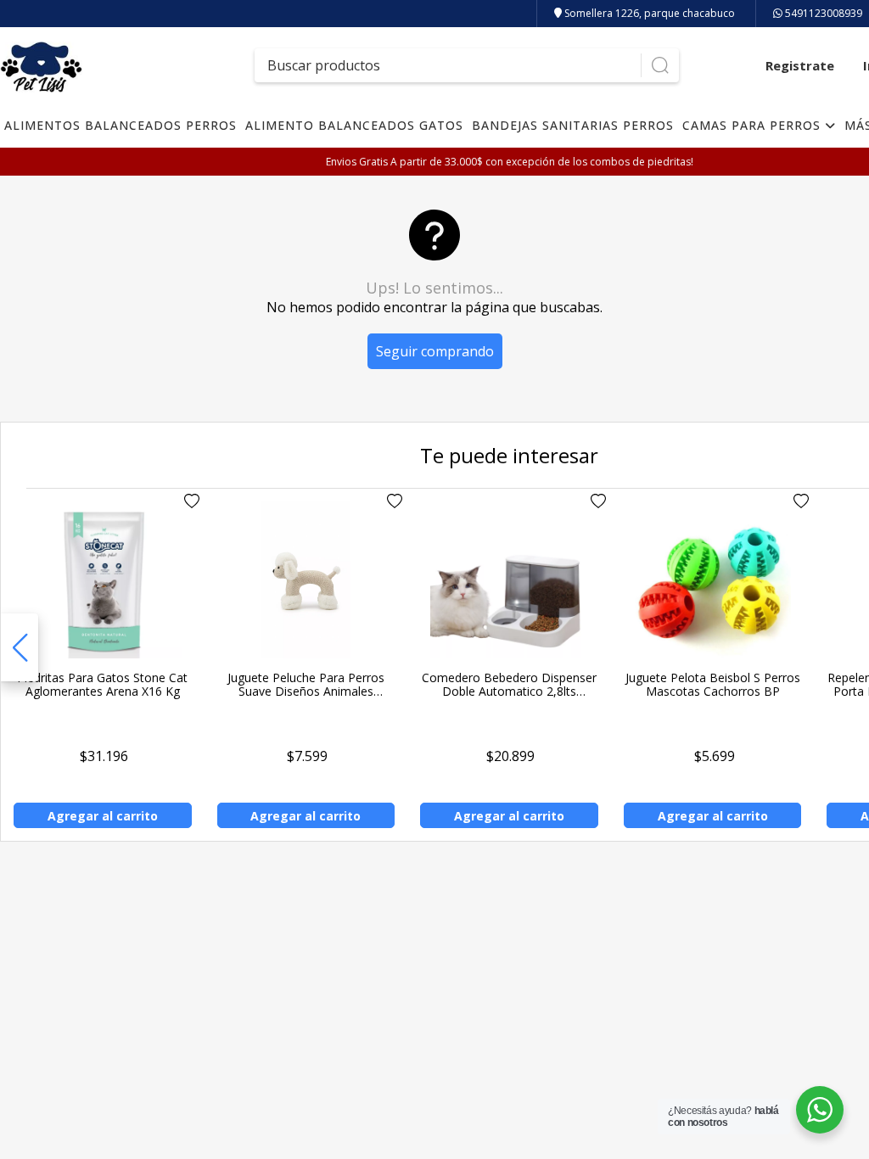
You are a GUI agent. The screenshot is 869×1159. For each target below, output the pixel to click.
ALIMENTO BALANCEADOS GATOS (354, 125)
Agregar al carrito (103, 816)
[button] (19, 647)
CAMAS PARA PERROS (753, 125)
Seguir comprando (435, 351)
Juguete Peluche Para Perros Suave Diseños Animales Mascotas (305, 691)
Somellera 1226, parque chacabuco (648, 13)
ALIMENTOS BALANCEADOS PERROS (120, 125)
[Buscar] (660, 65)
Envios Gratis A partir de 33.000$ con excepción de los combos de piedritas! (509, 161)
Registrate (799, 65)
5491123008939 (822, 13)
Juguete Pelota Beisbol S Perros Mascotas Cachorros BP (712, 684)
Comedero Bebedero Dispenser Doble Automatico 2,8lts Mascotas (509, 691)
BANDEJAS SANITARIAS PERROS (573, 125)
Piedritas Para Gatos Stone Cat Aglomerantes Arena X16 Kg (102, 684)
